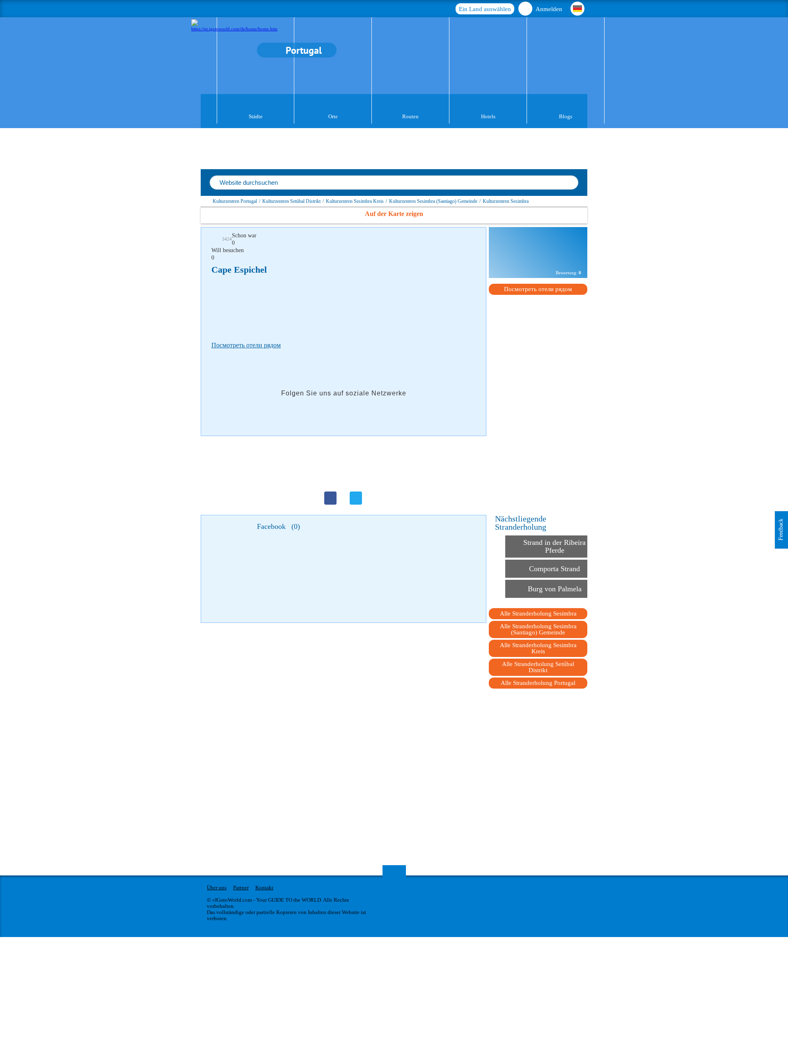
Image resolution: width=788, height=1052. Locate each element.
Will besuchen (227, 250)
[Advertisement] (360, 305)
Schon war (244, 235)
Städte (256, 116)
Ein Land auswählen (485, 9)
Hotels (488, 116)
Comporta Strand (554, 569)
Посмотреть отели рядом (246, 345)
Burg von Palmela (555, 589)
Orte (333, 116)
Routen (410, 116)
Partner (241, 887)
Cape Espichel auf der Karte (538, 258)
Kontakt (264, 887)
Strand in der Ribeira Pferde (554, 546)
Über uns (217, 887)
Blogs (565, 116)
